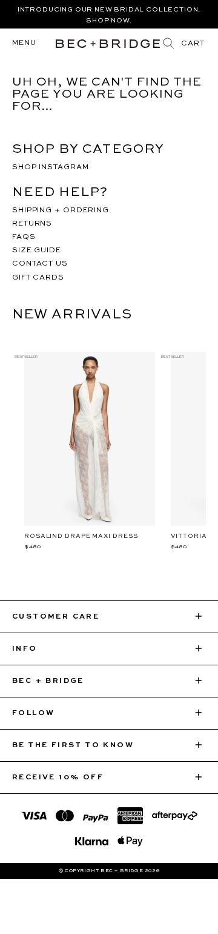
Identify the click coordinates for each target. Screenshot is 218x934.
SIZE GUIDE (36, 250)
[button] (193, 43)
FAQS (24, 237)
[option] (109, 14)
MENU (24, 43)
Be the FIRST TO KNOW (73, 745)
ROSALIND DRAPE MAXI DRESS (81, 536)
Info (25, 649)
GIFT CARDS (38, 277)
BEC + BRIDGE (48, 681)
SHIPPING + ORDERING (60, 210)
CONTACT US (40, 263)
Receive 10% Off (58, 777)
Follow (33, 713)
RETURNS (32, 223)
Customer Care (55, 616)
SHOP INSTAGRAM (50, 167)
